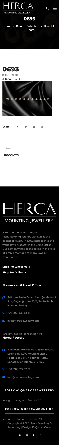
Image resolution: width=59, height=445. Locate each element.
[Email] (42, 127)
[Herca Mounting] (19, 435)
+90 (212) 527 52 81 (18, 312)
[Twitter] (26, 127)
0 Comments (13, 79)
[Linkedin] (34, 127)
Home (7, 26)
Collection (33, 26)
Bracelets (49, 26)
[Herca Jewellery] (27, 435)
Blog (19, 26)
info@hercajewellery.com (23, 320)
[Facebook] (18, 127)
